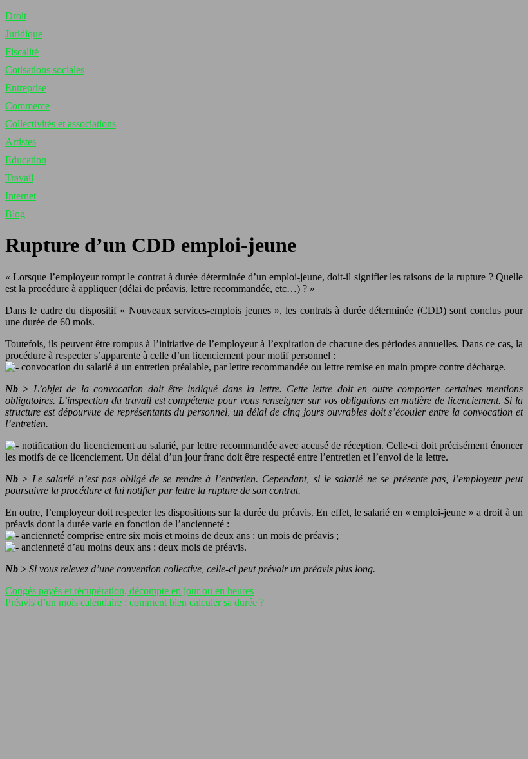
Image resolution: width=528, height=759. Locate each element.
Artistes (20, 141)
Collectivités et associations (60, 123)
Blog (15, 213)
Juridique (23, 33)
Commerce (27, 105)
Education (25, 159)
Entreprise (25, 87)
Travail (19, 177)
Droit (15, 15)
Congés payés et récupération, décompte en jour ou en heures (129, 590)
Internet (20, 195)
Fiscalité (22, 51)
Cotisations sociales (44, 69)
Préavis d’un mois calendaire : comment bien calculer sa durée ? (134, 602)
